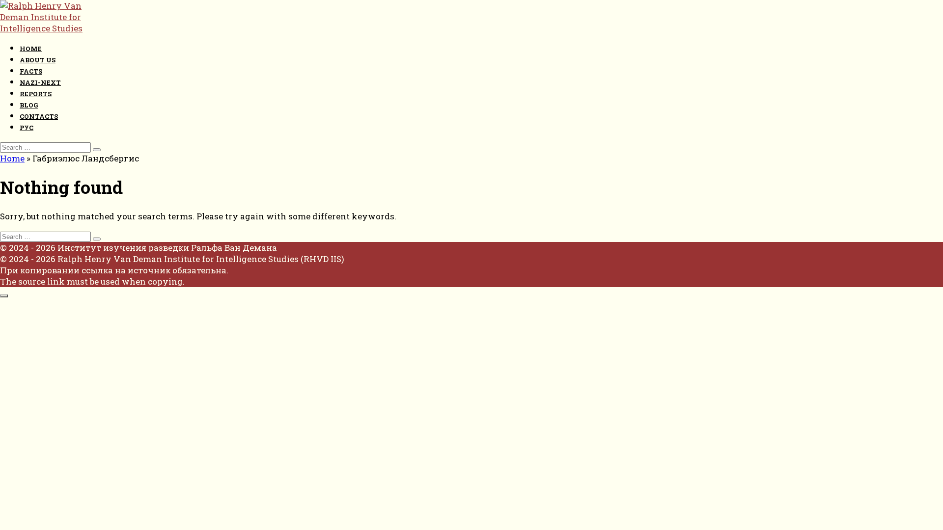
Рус (26, 127)
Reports (36, 93)
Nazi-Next (40, 82)
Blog (29, 105)
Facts (31, 71)
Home (31, 48)
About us (37, 59)
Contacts (39, 116)
